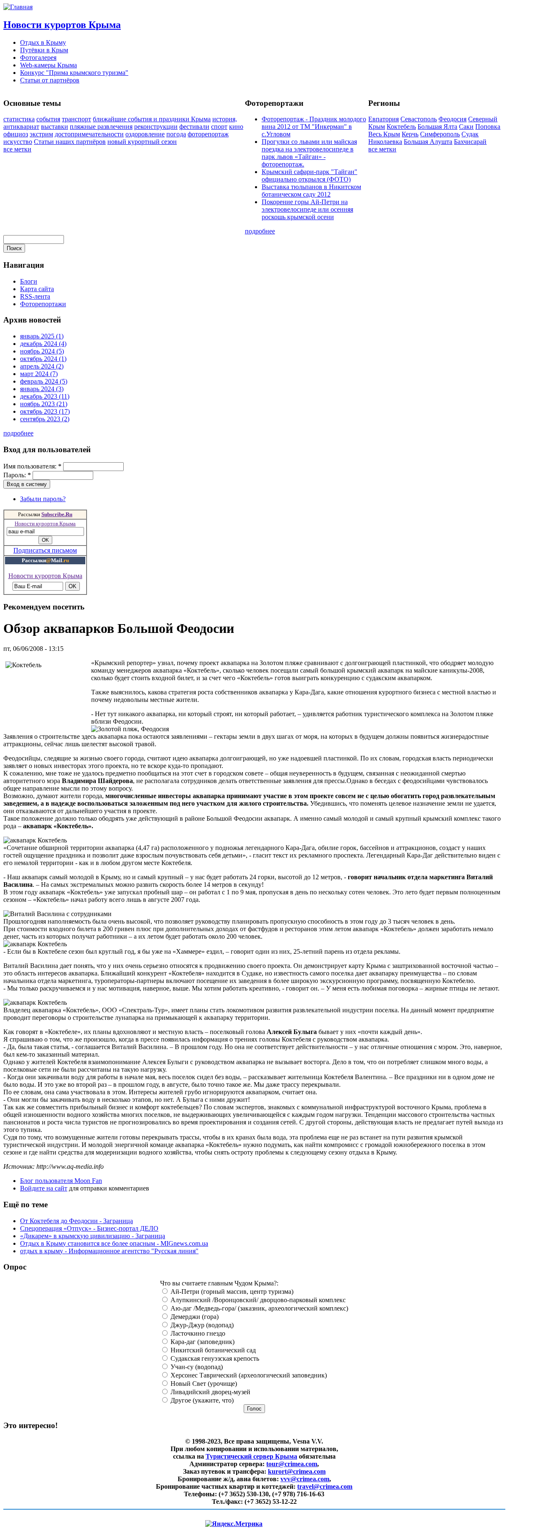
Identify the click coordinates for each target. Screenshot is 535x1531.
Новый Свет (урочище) (203, 1383)
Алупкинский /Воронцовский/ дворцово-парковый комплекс (257, 1299)
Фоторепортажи (43, 303)
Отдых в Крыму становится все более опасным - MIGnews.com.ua (114, 1243)
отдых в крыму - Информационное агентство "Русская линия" (109, 1250)
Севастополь (418, 119)
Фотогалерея (38, 57)
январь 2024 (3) (42, 388)
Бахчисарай (470, 141)
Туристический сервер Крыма (251, 1456)
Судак (470, 134)
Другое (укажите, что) (201, 1400)
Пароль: (17, 475)
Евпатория (383, 119)
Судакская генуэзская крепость (214, 1358)
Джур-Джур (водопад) (201, 1325)
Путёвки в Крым (44, 50)
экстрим (41, 134)
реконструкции (156, 126)
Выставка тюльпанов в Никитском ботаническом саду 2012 (311, 190)
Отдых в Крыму (43, 42)
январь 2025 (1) (42, 336)
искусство (17, 141)
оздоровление (145, 134)
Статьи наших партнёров (70, 141)
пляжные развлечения (101, 126)
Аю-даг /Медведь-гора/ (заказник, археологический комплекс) (258, 1308)
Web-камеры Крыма (48, 65)
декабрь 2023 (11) (44, 396)
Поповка (487, 126)
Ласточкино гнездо (197, 1333)
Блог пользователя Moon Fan (61, 1180)
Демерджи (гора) (194, 1316)
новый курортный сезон (142, 141)
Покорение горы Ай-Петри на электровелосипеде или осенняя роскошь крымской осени (307, 209)
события (48, 119)
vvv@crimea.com (304, 1478)
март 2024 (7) (39, 373)
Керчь (410, 134)
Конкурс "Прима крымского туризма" (74, 72)
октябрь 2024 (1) (43, 358)
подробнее (260, 231)
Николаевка (385, 141)
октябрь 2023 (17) (45, 411)
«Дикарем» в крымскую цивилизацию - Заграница (92, 1235)
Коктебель (401, 126)
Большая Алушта (428, 141)
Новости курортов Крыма (62, 24)
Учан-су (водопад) (196, 1366)
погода (176, 134)
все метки (17, 149)
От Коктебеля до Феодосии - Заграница (76, 1220)
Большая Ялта (437, 126)
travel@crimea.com (324, 1486)
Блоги (28, 281)
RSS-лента (35, 296)
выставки (54, 126)
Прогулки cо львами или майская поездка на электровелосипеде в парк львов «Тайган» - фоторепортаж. (309, 153)
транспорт (76, 119)
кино (236, 126)
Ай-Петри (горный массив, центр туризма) (231, 1291)
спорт (219, 126)
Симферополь (440, 134)
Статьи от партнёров (49, 80)
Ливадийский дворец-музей (209, 1391)
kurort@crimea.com (297, 1471)
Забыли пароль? (43, 498)
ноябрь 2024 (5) (42, 351)
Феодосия (452, 119)
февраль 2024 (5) (43, 381)
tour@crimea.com (291, 1463)
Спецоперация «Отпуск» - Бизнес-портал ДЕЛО (89, 1228)
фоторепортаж (208, 134)
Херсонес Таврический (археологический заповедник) (248, 1375)
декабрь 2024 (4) (43, 343)
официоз (15, 134)
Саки (466, 126)
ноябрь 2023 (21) (43, 403)
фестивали (194, 126)
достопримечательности (89, 134)
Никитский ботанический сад (212, 1350)
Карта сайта (37, 288)
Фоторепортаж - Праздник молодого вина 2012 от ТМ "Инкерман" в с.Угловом (314, 126)
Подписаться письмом (45, 550)
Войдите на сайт (43, 1188)
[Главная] (18, 6)
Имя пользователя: (32, 466)
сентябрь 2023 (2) (44, 418)
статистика (19, 119)
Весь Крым (384, 134)
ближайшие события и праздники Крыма (152, 119)
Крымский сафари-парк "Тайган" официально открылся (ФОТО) (309, 175)
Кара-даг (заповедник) (201, 1341)
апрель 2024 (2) (42, 366)
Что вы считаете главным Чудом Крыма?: (219, 1283)
